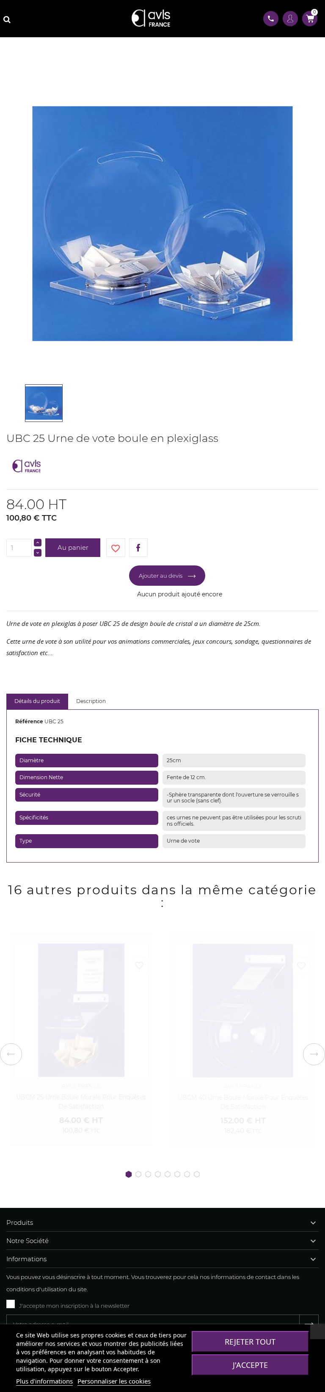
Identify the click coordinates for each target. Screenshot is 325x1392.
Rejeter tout (250, 1342)
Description (91, 701)
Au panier (73, 547)
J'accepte (250, 1365)
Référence (29, 721)
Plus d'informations (44, 1381)
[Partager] (138, 547)
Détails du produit (37, 701)
